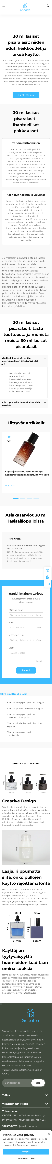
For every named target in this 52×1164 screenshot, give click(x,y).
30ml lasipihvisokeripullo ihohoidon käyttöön (25, 725)
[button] (15, 498)
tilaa (38, 1082)
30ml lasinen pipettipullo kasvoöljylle (25, 702)
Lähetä (26, 670)
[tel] (47, 570)
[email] (47, 584)
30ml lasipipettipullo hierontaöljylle (25, 708)
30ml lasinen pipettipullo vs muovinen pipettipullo (21, 716)
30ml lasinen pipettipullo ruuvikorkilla (19, 734)
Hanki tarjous (26, 95)
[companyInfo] (26, 7)
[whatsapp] (47, 577)
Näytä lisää (11, 485)
